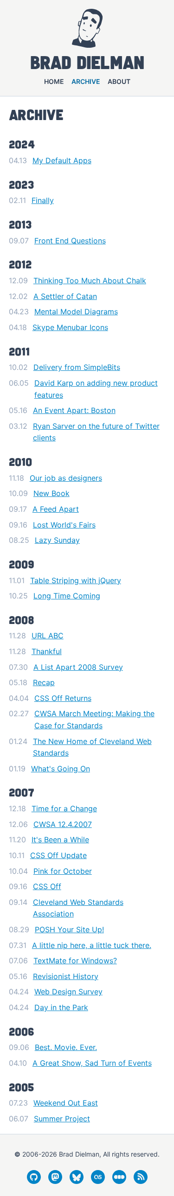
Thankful (47, 651)
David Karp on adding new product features (96, 389)
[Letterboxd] (119, 1181)
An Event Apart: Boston (74, 410)
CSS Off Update (58, 855)
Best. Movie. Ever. (66, 1047)
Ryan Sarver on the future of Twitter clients (96, 432)
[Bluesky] (77, 1181)
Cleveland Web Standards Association (78, 908)
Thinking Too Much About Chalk (89, 280)
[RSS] (141, 1181)
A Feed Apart (55, 509)
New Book (51, 493)
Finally (43, 200)
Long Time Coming (66, 595)
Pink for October (62, 871)
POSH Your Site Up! (69, 929)
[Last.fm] (98, 1181)
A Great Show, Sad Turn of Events (92, 1063)
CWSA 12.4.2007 (62, 824)
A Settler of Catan (65, 296)
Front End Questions (70, 240)
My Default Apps (61, 160)
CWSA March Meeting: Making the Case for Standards (94, 719)
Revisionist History (65, 976)
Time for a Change (64, 808)
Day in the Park (61, 1007)
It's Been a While (60, 839)
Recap (44, 682)
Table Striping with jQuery (75, 580)
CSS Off (47, 886)
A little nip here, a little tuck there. (91, 945)
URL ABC (48, 635)
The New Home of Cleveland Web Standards (92, 747)
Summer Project (62, 1118)
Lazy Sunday (57, 540)
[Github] (34, 1181)
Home (54, 81)
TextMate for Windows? (75, 960)
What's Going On (60, 768)
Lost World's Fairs (64, 524)
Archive (85, 81)
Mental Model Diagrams (76, 311)
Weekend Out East (65, 1102)
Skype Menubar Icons (70, 327)
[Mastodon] (55, 1181)
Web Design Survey (68, 991)
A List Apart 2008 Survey (78, 667)
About (119, 81)
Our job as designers (66, 478)
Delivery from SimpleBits (76, 367)
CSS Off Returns (62, 698)
